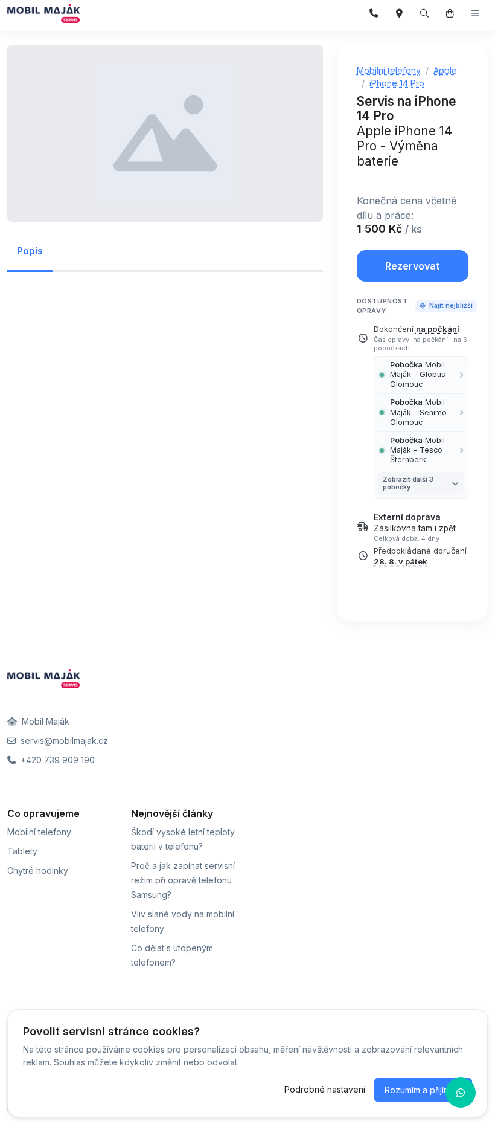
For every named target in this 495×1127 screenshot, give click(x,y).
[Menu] (475, 13)
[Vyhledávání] (424, 13)
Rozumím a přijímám (423, 1090)
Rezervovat (412, 266)
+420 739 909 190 (56, 760)
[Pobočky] (399, 13)
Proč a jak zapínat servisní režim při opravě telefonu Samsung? (183, 880)
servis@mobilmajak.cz (63, 740)
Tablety (22, 851)
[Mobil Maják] (43, 13)
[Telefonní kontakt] (374, 13)
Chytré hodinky (37, 870)
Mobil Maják (44, 721)
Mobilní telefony (39, 832)
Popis (30, 251)
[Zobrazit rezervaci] (450, 13)
